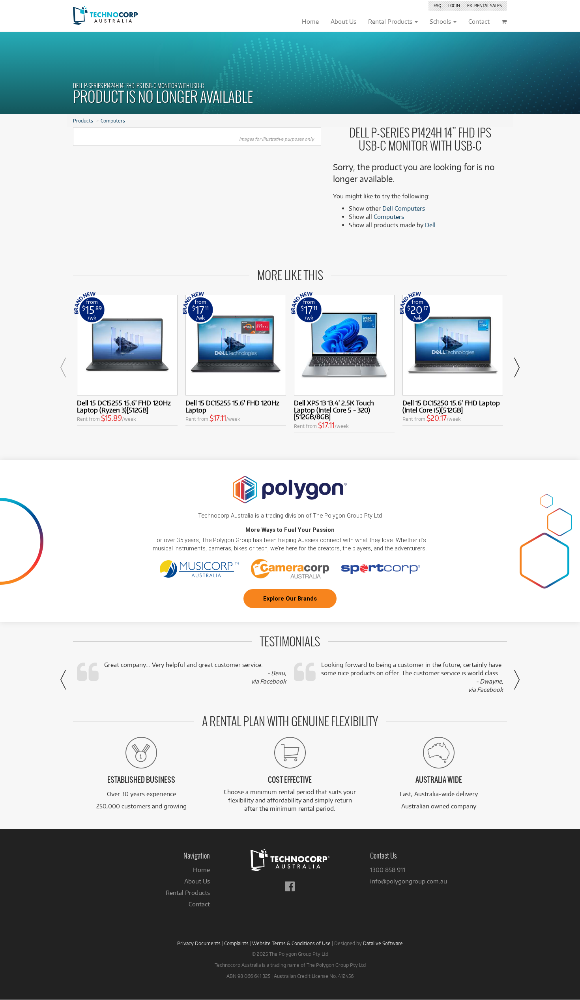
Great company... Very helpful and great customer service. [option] (195, 673)
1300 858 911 (387, 870)
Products (83, 120)
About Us (197, 881)
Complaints (236, 943)
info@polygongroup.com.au (408, 881)
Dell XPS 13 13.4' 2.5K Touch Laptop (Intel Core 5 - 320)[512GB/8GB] (334, 410)
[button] (63, 367)
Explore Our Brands (290, 598)
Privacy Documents (199, 943)
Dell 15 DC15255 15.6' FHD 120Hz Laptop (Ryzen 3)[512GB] (124, 406)
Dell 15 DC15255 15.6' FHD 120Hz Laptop (232, 406)
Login (454, 5)
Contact (199, 904)
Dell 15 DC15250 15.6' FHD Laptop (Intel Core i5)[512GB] (451, 406)
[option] (127, 362)
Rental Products (188, 892)
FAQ (437, 5)
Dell (430, 225)
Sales (484, 5)
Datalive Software (383, 943)
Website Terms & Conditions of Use (291, 943)
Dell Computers (403, 208)
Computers (113, 120)
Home (201, 870)
